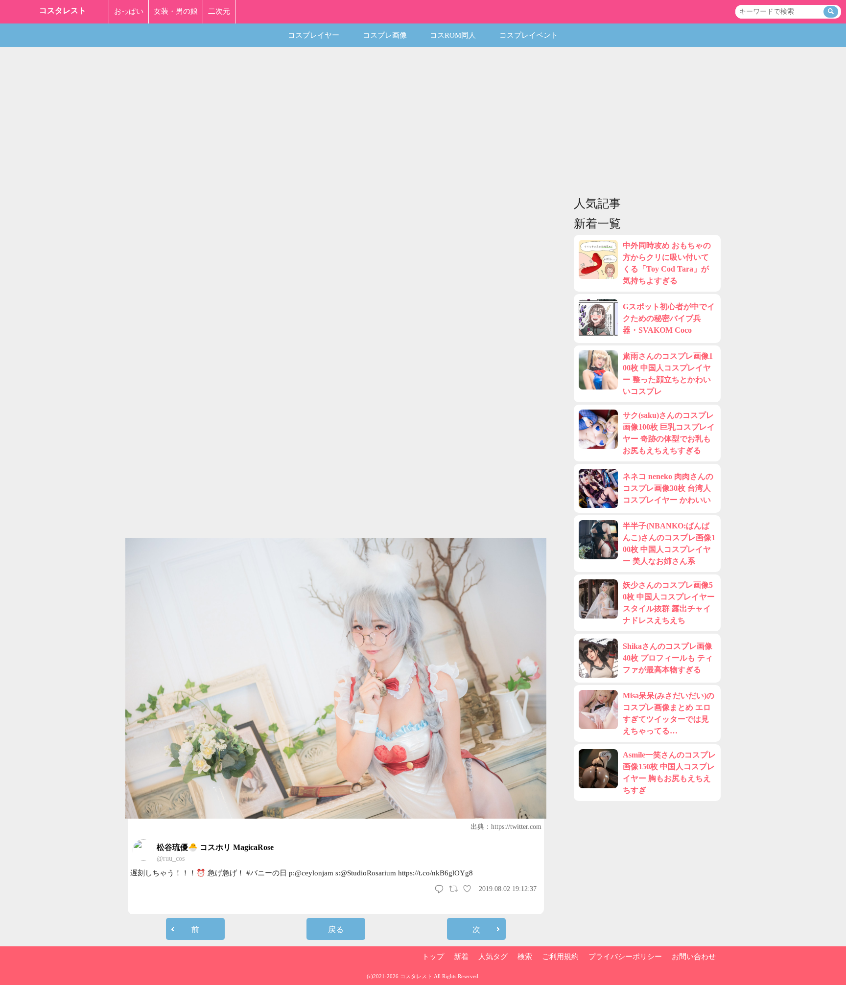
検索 (524, 957)
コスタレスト (62, 10)
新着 (461, 957)
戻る (336, 929)
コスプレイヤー (313, 35)
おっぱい (128, 11)
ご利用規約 (560, 957)
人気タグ (493, 957)
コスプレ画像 (385, 35)
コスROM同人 (453, 35)
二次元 (219, 11)
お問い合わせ (694, 957)
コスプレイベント (528, 35)
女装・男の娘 (176, 11)
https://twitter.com (516, 826)
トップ (433, 957)
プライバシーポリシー (625, 957)
